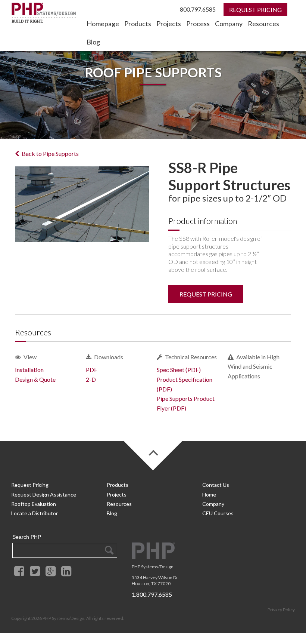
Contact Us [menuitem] (215, 485)
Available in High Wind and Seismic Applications (254, 366)
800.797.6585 (198, 9)
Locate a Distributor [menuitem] (34, 513)
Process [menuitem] (198, 23)
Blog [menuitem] (93, 42)
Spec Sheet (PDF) (179, 369)
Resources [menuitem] (263, 23)
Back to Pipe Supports (50, 153)
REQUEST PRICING (205, 294)
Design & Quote (35, 379)
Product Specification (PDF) (184, 384)
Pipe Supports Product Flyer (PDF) (186, 403)
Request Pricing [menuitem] (30, 485)
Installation (29, 369)
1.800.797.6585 (152, 594)
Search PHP (26, 537)
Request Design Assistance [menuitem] (43, 494)
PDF (91, 369)
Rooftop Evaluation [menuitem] (33, 504)
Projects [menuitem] (168, 23)
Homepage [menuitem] (103, 23)
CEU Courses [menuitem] (218, 513)
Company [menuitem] (229, 23)
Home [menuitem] (209, 494)
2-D (91, 379)
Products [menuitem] (137, 23)
